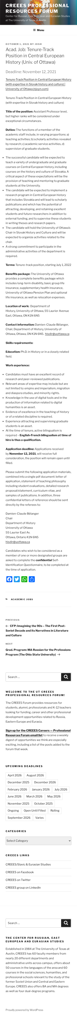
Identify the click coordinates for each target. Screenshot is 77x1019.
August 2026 (35, 775)
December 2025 (18, 782)
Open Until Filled (35, 810)
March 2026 (34, 796)
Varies (39, 817)
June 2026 (14, 796)
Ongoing (13, 810)
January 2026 (41, 789)
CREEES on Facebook (20, 872)
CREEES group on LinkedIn (23, 887)
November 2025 (18, 803)
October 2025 (43, 803)
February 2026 (17, 789)
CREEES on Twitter (18, 880)
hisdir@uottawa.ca (57, 334)
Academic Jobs (22, 599)
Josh (38, 44)
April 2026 (15, 775)
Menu (40, 30)
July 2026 (61, 789)
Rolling (54, 810)
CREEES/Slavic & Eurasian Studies (28, 864)
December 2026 (45, 782)
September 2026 (19, 817)
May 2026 (54, 796)
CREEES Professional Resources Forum (37, 8)
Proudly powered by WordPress (24, 1009)
